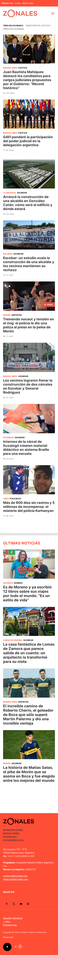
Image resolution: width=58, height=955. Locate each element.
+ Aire (6, 921)
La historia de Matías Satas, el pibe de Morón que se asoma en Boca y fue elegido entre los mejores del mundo (29, 774)
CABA (6, 498)
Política (22, 68)
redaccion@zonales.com (15, 879)
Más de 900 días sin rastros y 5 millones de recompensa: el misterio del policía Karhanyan (29, 507)
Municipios (10, 830)
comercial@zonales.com (15, 875)
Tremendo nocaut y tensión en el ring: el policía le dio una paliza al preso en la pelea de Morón (28, 325)
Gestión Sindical (12, 918)
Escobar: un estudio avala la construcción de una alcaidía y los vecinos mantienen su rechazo (28, 264)
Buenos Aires (10, 68)
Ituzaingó (8, 437)
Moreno (18, 583)
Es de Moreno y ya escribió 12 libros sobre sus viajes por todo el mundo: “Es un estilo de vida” (27, 593)
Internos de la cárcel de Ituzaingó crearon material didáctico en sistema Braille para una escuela (26, 448)
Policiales (15, 498)
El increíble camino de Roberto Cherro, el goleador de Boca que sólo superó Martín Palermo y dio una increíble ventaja (28, 715)
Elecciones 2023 (13, 840)
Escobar (7, 254)
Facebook (6, 903)
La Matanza (9, 193)
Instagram (28, 903)
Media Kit (8, 891)
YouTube (21, 903)
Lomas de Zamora (12, 640)
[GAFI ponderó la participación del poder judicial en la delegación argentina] (29, 113)
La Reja (17, 3)
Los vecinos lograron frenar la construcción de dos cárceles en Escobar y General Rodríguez (27, 386)
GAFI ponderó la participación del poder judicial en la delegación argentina (28, 141)
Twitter (14, 903)
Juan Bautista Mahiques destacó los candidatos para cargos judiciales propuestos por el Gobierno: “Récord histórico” (27, 80)
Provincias (10, 836)
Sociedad (22, 193)
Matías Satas (28, 3)
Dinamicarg (10, 925)
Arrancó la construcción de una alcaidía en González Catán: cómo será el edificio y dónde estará (27, 203)
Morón (6, 315)
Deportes (17, 315)
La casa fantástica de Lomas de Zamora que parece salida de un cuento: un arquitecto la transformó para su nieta (28, 653)
